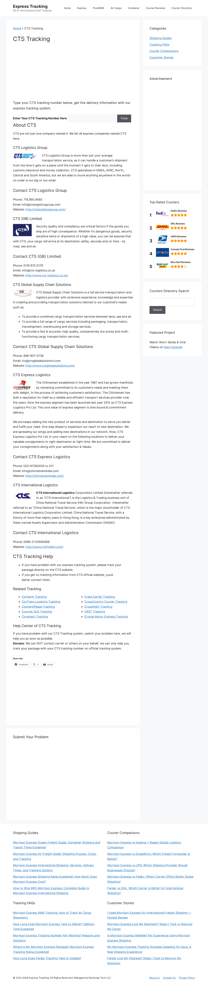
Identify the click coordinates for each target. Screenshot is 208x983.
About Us (154, 977)
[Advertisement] (73, 71)
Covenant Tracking (35, 616)
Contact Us (169, 977)
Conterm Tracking (34, 596)
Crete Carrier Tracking (99, 596)
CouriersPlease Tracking (38, 606)
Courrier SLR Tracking (37, 611)
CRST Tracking (94, 611)
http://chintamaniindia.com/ (45, 476)
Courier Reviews (155, 8)
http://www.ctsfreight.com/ (44, 547)
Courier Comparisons (164, 51)
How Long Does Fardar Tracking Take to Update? (47, 958)
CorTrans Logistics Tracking (41, 601)
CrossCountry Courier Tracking (105, 601)
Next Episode (173, 347)
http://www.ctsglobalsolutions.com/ (50, 365)
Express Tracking (30, 6)
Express (81, 8)
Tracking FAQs (159, 44)
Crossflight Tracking (98, 606)
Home (67, 8)
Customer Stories (161, 57)
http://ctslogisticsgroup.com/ (45, 209)
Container (133, 8)
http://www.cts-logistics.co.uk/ (47, 275)
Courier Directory (182, 8)
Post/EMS (98, 8)
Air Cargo (116, 8)
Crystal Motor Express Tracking (106, 616)
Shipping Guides (161, 38)
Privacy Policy (187, 977)
